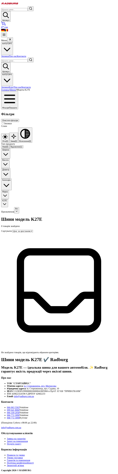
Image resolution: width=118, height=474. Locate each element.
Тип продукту (8, 144)
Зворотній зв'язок (15, 465)
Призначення (7, 212)
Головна (5, 90)
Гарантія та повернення (18, 460)
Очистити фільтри (10, 120)
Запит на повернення (17, 441)
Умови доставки (15, 457)
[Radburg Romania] (6, 31)
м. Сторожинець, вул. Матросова (40, 386)
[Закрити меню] (10, 39)
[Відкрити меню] (4, 35)
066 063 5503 (13, 407)
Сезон (4, 126)
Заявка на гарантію (16, 438)
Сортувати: (6, 231)
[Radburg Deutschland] (3, 31)
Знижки (5, 56)
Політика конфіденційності (20, 463)
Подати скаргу (14, 444)
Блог (11, 87)
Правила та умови (16, 455)
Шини (13, 90)
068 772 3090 (13, 418)
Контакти (21, 56)
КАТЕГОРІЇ (7, 74)
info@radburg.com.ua (24, 396)
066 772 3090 (13, 415)
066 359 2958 (13, 412)
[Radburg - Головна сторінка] (9, 5)
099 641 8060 (13, 410)
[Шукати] (31, 8)
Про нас (13, 56)
